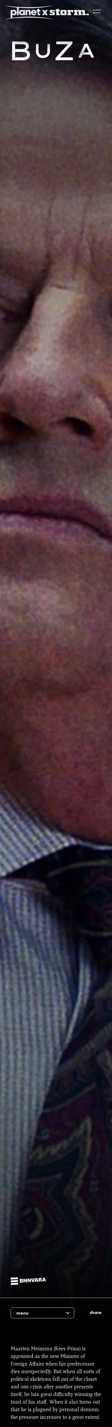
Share (96, 1312)
